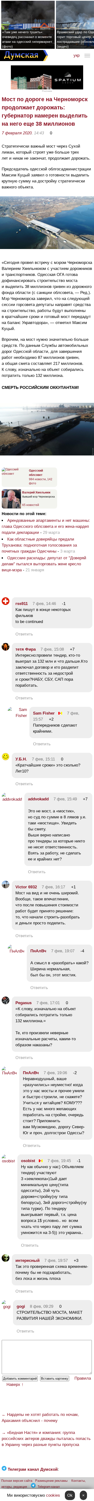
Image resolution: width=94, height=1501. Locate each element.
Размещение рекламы (51, 1480)
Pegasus (23, 1003)
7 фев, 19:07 (62, 951)
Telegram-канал (49, 1487)
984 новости (37, 479)
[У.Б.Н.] (5, 759)
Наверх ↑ (15, 1384)
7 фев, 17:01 (48, 1003)
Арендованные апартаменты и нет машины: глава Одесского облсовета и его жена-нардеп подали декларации (46, 526)
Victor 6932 (26, 887)
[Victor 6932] (5, 887)
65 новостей (30, 505)
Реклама (47, 91)
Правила (82, 1378)
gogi (21, 1306)
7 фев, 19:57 (56, 1260)
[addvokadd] (12, 799)
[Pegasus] (5, 1003)
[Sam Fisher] (17, 716)
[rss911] (5, 604)
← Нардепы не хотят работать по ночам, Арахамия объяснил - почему (40, 1417)
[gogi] (6, 1307)
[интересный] (5, 1261)
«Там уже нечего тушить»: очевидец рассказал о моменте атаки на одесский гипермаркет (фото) (27, 39)
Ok (70, 1495)
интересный (27, 1260)
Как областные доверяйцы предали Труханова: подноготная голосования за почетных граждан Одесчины (39, 545)
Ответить (24, 634)
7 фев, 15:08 (52, 649)
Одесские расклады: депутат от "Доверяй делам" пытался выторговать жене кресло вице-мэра (44, 564)
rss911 (21, 603)
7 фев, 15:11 (43, 759)
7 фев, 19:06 (55, 1073)
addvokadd (38, 799)
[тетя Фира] (5, 649)
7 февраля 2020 (17, 133)
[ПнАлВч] (16, 951)
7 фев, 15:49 (65, 799)
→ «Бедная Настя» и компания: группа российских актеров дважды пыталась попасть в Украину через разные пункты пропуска (46, 1438)
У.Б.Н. (21, 759)
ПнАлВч (38, 951)
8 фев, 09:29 (41, 1306)
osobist (28, 1160)
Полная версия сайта (16, 1480)
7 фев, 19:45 (59, 1160)
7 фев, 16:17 (53, 887)
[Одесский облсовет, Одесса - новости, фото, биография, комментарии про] (15, 473)
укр (77, 55)
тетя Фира (25, 649)
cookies (53, 1495)
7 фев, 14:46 (44, 603)
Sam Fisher (44, 713)
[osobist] (8, 1161)
